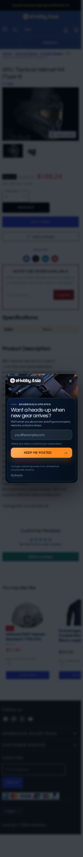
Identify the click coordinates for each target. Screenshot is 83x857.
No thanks (17, 475)
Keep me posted (38, 452)
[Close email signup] (70, 381)
